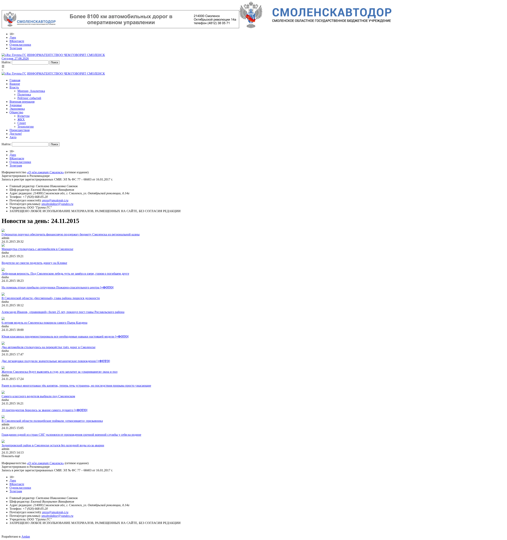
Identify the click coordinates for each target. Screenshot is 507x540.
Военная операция (22, 101)
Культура (23, 116)
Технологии (25, 126)
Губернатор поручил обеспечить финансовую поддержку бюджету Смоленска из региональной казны (71, 234)
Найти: (6, 62)
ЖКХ (21, 119)
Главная (15, 80)
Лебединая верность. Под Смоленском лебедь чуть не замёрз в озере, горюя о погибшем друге (65, 273)
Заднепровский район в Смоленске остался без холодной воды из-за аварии (53, 445)
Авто (13, 137)
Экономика (17, 108)
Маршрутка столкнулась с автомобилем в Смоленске (37, 249)
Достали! (16, 133)
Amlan (25, 536)
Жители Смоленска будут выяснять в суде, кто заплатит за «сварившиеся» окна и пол (59, 371)
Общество (16, 112)
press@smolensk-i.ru (55, 200)
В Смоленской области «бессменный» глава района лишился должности (51, 298)
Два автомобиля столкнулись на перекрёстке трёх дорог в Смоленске (48, 347)
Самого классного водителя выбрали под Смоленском (38, 396)
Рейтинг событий (29, 98)
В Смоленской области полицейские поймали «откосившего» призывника (52, 420)
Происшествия (20, 130)
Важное (15, 83)
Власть (14, 87)
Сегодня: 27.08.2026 (15, 58)
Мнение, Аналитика (31, 91)
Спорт (21, 123)
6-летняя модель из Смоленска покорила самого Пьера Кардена (44, 322)
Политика (24, 94)
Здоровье (16, 105)
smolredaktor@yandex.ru (57, 204)
